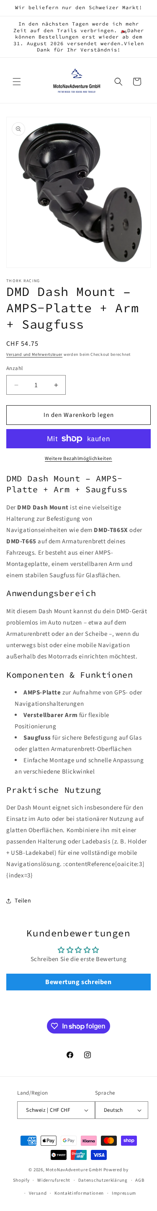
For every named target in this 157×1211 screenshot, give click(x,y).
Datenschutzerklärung (103, 1180)
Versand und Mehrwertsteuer (34, 354)
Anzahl (14, 368)
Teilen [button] (23, 901)
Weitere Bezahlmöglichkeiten (78, 458)
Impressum (124, 1193)
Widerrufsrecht (53, 1180)
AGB (139, 1180)
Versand (38, 1193)
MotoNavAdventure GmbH (74, 1170)
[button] (17, 81)
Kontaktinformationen (79, 1193)
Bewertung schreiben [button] (78, 982)
